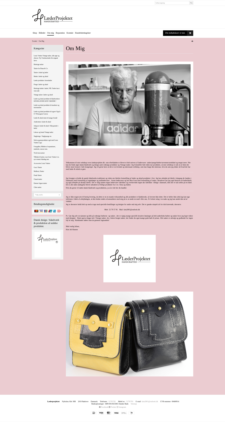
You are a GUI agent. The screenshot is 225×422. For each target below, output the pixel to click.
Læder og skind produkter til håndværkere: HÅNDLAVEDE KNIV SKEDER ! (47, 100)
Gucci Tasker (38, 167)
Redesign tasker (38, 64)
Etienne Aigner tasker (40, 183)
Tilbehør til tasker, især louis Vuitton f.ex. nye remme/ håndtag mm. (46, 158)
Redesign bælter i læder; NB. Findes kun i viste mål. (47, 89)
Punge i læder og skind (41, 84)
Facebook (104, 407)
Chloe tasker (37, 187)
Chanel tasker (38, 179)
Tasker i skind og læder (41, 72)
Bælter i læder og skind (41, 76)
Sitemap (134, 404)
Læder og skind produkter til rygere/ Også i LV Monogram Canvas (47, 113)
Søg (191, 3)
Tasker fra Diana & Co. (41, 68)
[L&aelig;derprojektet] (112, 17)
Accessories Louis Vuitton (42, 163)
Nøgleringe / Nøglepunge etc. (43, 136)
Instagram (122, 407)
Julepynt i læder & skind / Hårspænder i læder (46, 127)
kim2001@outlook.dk (150, 401)
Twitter (113, 407)
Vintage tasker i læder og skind (43, 95)
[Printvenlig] (192, 41)
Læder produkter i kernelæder (43, 80)
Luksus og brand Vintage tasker (43, 132)
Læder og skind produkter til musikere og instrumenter (46, 106)
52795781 (112, 401)
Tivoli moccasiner (39, 153)
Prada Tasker (38, 175)
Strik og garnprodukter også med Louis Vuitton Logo (46, 141)
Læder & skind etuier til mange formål (45, 118)
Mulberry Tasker (39, 171)
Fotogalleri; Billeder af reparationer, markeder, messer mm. (45, 148)
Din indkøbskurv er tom (175, 33)
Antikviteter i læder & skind (42, 122)
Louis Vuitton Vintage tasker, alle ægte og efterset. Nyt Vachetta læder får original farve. (46, 58)
